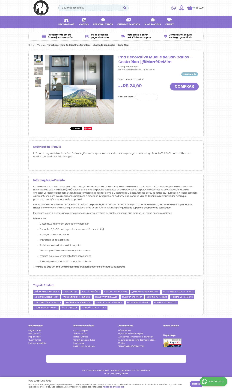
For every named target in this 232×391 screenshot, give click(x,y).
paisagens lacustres (138, 302)
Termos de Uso (80, 334)
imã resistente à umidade (109, 302)
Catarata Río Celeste (115, 292)
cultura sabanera (132, 297)
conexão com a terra (94, 308)
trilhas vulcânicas (182, 297)
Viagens (84, 24)
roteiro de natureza (165, 302)
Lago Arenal (70, 292)
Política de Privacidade (84, 346)
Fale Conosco (34, 334)
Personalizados (103, 24)
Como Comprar (80, 330)
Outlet (169, 24)
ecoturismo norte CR (46, 297)
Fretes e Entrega (80, 337)
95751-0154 (124, 330)
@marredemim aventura (145, 292)
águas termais (69, 308)
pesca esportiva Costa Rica (178, 292)
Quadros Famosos (128, 24)
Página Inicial (34, 330)
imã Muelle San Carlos (47, 292)
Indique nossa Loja (37, 343)
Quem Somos (34, 340)
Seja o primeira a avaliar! (131, 79)
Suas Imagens (152, 24)
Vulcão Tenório (90, 292)
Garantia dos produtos (84, 340)
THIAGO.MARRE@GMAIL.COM (131, 346)
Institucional (35, 326)
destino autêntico (157, 297)
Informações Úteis (83, 326)
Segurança (78, 343)
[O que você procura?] (125, 8)
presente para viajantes (48, 302)
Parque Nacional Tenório (76, 297)
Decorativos (66, 24)
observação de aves (106, 297)
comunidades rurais (46, 308)
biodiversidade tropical (78, 302)
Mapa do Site (34, 337)
